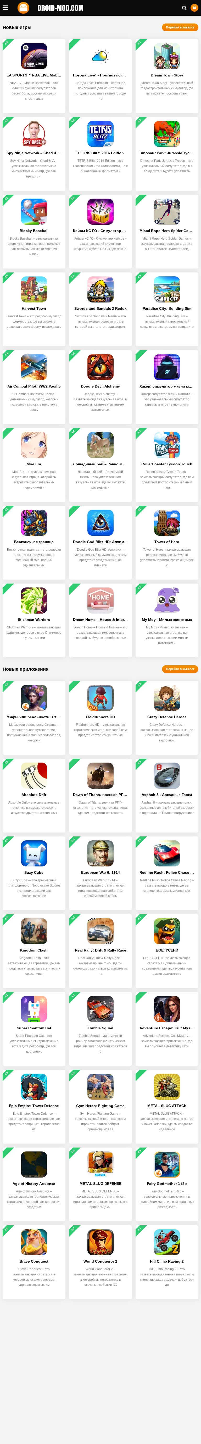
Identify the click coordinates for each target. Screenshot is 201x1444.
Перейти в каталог (180, 27)
